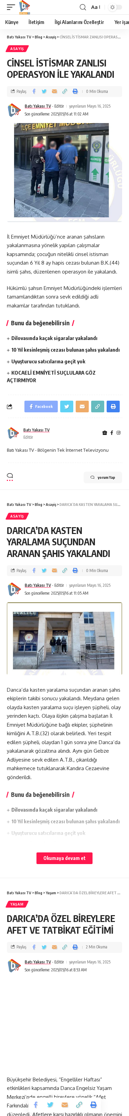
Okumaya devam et (64, 858)
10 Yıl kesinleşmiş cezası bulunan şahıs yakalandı (65, 350)
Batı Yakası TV (38, 106)
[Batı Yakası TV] (24, 7)
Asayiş (17, 49)
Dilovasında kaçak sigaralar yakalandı (54, 338)
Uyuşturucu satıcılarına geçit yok (48, 361)
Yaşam (17, 904)
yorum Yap (106, 477)
